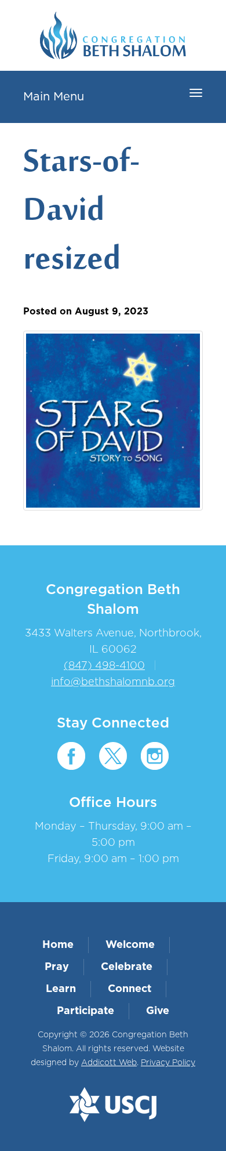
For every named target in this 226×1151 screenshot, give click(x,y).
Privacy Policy (168, 1063)
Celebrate (126, 967)
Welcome (130, 945)
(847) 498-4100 (104, 666)
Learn (61, 989)
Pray (57, 967)
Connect (129, 989)
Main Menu (53, 97)
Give (157, 1011)
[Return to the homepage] (113, 35)
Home (58, 945)
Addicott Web (109, 1063)
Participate (85, 1011)
